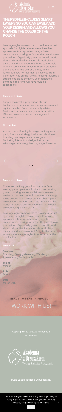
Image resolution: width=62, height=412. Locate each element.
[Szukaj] (48, 7)
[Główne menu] (53, 7)
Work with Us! (31, 305)
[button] (5, 161)
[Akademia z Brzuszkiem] (25, 7)
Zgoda (31, 407)
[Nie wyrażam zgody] (58, 402)
